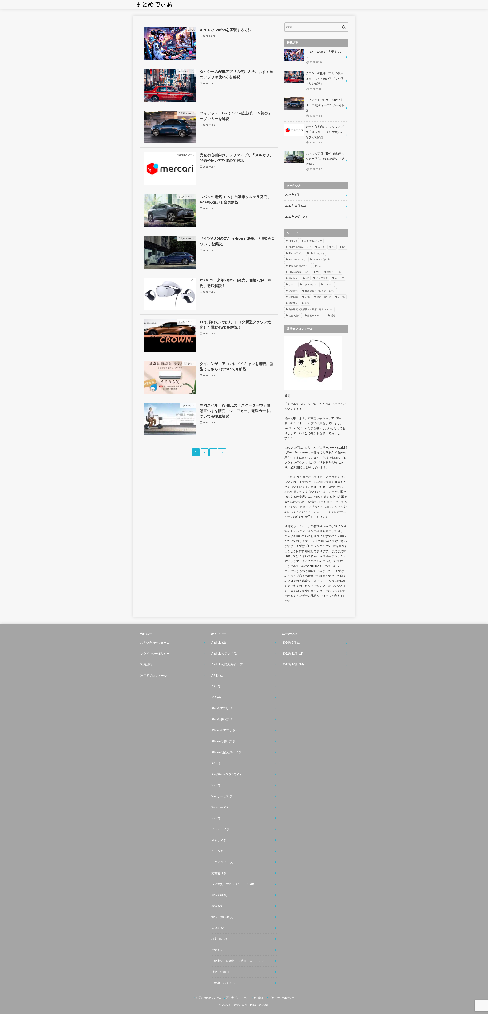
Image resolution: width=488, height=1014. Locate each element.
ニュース (328, 284)
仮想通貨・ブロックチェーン (320, 290)
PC (319, 265)
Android (293, 240)
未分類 (341, 297)
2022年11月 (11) (295, 205)
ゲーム (292, 284)
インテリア (322, 278)
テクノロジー (310, 284)
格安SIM (293, 303)
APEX (321, 247)
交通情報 (293, 290)
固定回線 (293, 297)
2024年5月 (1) (294, 194)
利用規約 (146, 664)
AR (333, 247)
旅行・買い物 (324, 297)
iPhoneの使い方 (321, 259)
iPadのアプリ (296, 253)
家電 (307, 297)
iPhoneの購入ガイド (300, 265)
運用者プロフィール (153, 675)
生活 (306, 303)
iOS (344, 247)
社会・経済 (294, 315)
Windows (294, 278)
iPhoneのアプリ (297, 259)
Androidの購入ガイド (300, 247)
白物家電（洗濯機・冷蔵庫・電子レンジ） (311, 309)
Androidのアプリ (313, 240)
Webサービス (334, 272)
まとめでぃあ (154, 4)
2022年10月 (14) (296, 216)
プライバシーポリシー (155, 653)
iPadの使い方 (317, 253)
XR (307, 278)
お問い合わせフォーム (155, 642)
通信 (333, 315)
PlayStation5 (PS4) (299, 272)
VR (318, 272)
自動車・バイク (315, 315)
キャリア (339, 278)
